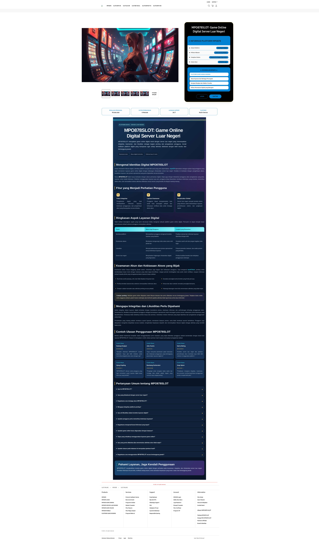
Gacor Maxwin (201, 500)
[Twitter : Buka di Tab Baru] (210, 538)
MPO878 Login (177, 497)
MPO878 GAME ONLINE (108, 508)
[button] (212, 5)
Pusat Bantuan (153, 497)
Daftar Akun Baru (177, 500)
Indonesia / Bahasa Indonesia (108, 538)
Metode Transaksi (130, 505)
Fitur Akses (200, 497)
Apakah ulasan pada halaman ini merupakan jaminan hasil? (136, 448)
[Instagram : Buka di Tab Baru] (213, 538)
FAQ (151, 505)
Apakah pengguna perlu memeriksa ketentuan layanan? (135, 419)
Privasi (120, 538)
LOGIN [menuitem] (208, 2)
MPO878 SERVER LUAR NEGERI (110, 505)
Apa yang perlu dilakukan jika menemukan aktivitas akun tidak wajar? (139, 442)
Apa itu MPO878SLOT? (125, 389)
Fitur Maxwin (129, 508)
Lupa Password (177, 502)
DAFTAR (215, 96)
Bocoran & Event (130, 500)
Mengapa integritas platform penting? (129, 407)
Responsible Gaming (155, 513)
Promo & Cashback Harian (132, 497)
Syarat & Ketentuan (154, 510)
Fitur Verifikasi (177, 508)
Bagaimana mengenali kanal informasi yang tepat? (133, 424)
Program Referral (130, 513)
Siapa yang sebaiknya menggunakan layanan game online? (136, 436)
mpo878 (172, 168)
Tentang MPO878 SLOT (203, 515)
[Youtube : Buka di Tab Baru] (216, 538)
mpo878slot (191, 269)
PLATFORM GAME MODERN (109, 513)
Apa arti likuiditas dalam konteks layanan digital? (133, 413)
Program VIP (176, 510)
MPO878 (104, 497)
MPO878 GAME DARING (108, 502)
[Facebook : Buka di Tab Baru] (207, 538)
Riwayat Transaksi (178, 505)
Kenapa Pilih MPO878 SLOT (204, 518)
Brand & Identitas (201, 523)
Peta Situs (130, 538)
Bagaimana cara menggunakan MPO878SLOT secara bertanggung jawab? (141, 454)
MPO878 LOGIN (106, 500)
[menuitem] (109, 6)
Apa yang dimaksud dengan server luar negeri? (133, 395)
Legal (125, 538)
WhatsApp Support (154, 502)
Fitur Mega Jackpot (130, 510)
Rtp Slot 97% (153, 500)
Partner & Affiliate (202, 520)
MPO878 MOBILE (106, 510)
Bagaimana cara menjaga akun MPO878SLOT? (132, 401)
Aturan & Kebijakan (202, 502)
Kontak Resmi (201, 505)
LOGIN (202, 96)
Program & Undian (130, 502)
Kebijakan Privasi (154, 508)
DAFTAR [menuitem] (214, 2)
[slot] (102, 5)
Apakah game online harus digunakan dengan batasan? (135, 430)
